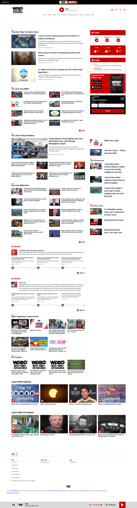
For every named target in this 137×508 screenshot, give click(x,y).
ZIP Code (93, 102)
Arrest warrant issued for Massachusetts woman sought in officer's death (33, 232)
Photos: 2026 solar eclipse (48, 404)
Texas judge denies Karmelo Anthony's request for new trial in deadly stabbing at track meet (35, 190)
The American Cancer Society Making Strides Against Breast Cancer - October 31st (57, 349)
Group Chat (87, 14)
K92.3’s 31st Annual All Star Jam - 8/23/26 (76, 331)
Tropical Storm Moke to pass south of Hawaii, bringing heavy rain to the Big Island (35, 211)
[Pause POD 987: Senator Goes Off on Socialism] (62, 305)
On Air (58, 14)
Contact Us (14, 462)
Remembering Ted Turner (114, 220)
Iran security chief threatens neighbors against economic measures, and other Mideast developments (22, 164)
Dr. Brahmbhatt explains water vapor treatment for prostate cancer (114, 212)
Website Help (73, 462)
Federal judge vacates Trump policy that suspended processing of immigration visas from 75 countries (73, 200)
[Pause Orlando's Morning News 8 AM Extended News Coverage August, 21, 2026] (12, 267)
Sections (4, 2)
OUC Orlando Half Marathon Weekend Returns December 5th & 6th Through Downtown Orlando (57, 332)
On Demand (64, 14)
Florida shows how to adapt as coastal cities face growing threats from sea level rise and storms (72, 221)
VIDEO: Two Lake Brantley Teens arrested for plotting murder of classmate (111, 435)
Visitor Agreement (53, 490)
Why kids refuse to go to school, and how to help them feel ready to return (19, 372)
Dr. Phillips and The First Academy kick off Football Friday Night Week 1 (35, 102)
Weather (49, 14)
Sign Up (107, 111)
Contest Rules (14, 468)
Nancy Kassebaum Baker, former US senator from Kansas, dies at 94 (71, 210)
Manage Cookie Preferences (13, 493)
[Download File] (34, 268)
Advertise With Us (45, 462)
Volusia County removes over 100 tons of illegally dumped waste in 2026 (72, 111)
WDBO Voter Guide (35, 330)
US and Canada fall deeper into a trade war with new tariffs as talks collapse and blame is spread (60, 164)
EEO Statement (15, 471)
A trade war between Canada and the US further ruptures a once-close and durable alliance (23, 174)
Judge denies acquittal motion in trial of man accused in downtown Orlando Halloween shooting (35, 121)
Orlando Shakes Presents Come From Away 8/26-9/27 (38, 348)
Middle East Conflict (72, 14)
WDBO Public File (15, 474)
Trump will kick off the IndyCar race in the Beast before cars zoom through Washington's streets (66, 141)
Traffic (54, 14)
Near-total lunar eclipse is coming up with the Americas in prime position (72, 231)
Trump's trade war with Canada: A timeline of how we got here (71, 189)
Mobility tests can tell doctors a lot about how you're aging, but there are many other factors (34, 221)
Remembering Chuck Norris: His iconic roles (82, 435)
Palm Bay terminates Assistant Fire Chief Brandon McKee (71, 102)
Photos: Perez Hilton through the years (80, 404)
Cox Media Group (14, 490)
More (92, 14)
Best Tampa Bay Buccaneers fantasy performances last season (76, 372)
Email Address (101, 102)
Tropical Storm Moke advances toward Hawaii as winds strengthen (35, 199)
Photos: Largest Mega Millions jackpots (109, 404)
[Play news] (96, 40)
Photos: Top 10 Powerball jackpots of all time (24, 404)
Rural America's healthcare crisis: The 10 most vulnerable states (38, 372)
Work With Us (14, 465)
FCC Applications (15, 477)
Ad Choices (85, 490)
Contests (81, 14)
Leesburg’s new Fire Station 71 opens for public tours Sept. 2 (72, 121)
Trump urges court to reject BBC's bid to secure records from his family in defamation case (60, 174)
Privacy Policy (62, 490)
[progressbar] (24, 267)
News (44, 14)
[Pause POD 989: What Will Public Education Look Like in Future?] (12, 305)
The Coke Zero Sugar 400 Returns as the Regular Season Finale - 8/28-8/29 (19, 349)
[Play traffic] (118, 40)
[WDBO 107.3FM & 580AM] (68, 2)
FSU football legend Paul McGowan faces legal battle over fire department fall (72, 93)
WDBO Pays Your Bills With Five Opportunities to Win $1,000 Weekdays (19, 332)
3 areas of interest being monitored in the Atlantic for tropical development (35, 92)
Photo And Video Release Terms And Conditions (23, 480)
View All (82, 273)
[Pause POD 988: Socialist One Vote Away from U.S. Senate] (38, 305)
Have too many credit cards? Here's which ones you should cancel (57, 372)
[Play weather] (107, 40)
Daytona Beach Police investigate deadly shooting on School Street (33, 111)
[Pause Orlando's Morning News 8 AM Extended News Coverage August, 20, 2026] (38, 267)
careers (96, 490)
